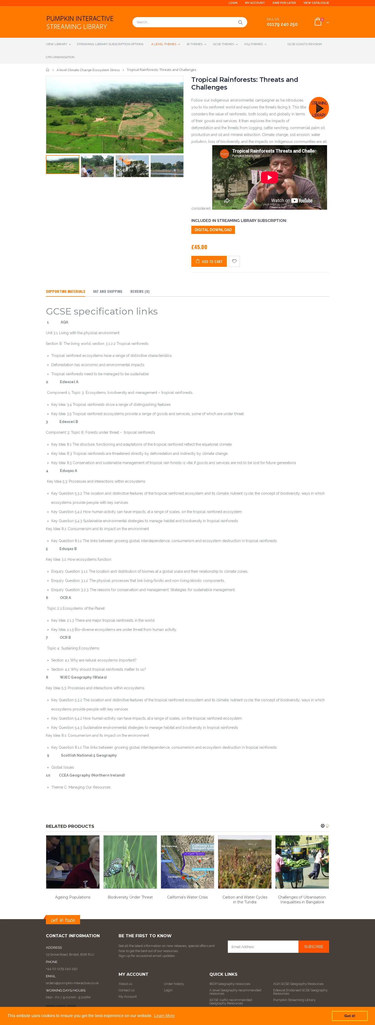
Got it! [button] (349, 1016)
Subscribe (313, 947)
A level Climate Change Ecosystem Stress (88, 70)
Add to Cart (212, 261)
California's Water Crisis (187, 897)
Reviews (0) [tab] (139, 291)
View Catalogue (316, 3)
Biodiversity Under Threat (130, 897)
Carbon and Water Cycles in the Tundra (244, 899)
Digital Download (213, 230)
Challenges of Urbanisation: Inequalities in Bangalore (302, 899)
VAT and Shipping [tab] (107, 291)
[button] (322, 826)
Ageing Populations (72, 897)
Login (233, 3)
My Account (255, 3)
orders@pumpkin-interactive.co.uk (72, 983)
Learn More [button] (164, 1016)
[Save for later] (234, 261)
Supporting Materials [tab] (65, 291)
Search (240, 22)
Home (48, 69)
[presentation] (51, 167)
